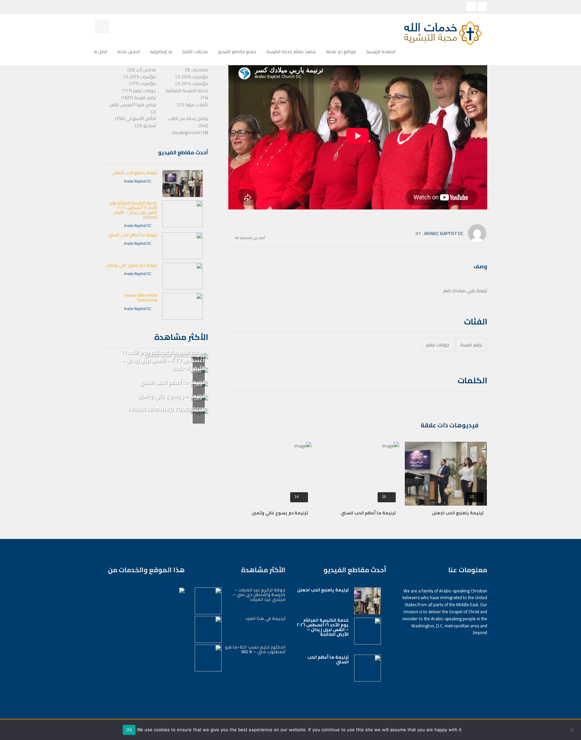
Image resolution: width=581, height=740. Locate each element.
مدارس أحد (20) (141, 70)
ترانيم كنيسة (471, 345)
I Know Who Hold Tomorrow (140, 297)
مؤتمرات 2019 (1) (139, 77)
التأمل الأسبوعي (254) (135, 118)
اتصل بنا (100, 51)
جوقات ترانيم (437, 345)
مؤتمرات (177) (142, 83)
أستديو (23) (145, 125)
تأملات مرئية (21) (192, 105)
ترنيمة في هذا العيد (265, 618)
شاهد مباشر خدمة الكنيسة (291, 51)
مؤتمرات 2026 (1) (192, 77)
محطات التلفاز (195, 51)
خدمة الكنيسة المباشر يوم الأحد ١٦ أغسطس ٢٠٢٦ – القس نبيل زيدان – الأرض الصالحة (133, 210)
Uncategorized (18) (190, 132)
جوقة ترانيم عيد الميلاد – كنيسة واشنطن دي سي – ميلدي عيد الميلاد (259, 594)
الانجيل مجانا (128, 51)
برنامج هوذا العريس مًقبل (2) (132, 108)
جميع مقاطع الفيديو (237, 51)
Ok (129, 729)
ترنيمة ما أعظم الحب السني (368, 513)
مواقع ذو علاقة (341, 51)
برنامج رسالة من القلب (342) (188, 121)
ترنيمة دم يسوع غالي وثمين (279, 513)
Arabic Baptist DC (444, 233)
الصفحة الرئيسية (380, 51)
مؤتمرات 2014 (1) (192, 83)
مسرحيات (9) (196, 70)
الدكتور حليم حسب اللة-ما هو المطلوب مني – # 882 (255, 649)
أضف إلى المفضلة (252, 237)
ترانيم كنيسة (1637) (138, 97)
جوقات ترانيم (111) (139, 90)
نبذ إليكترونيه (161, 51)
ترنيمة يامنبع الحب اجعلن (457, 513)
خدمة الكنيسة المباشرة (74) (187, 94)
